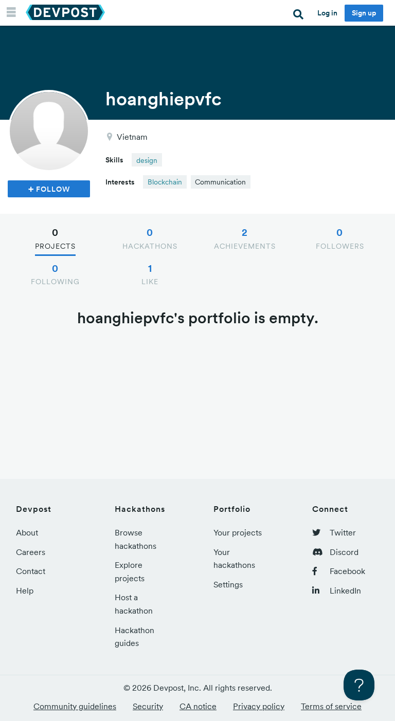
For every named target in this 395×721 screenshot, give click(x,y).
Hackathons (149, 238)
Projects (55, 238)
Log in (327, 12)
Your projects (237, 532)
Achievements (245, 238)
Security (148, 706)
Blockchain (165, 182)
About (27, 532)
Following (55, 274)
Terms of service (331, 706)
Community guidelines (74, 706)
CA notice (198, 706)
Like (149, 274)
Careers (30, 552)
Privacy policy (258, 706)
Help (24, 590)
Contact (30, 571)
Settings (228, 584)
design (146, 160)
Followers (340, 238)
